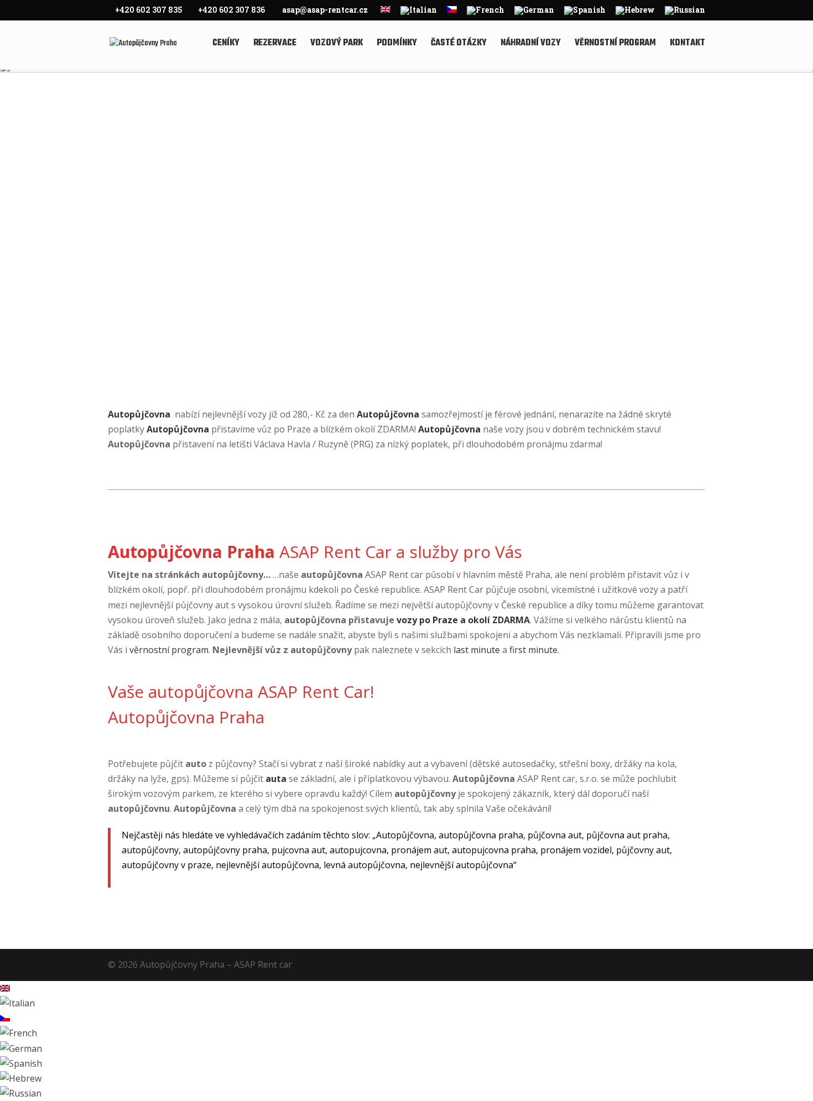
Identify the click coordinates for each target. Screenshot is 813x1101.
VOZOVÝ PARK (336, 44)
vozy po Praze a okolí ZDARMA (463, 620)
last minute (477, 650)
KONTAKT (687, 44)
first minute (532, 650)
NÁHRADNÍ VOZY (531, 44)
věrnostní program (169, 650)
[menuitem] (385, 13)
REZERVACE (274, 44)
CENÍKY (225, 44)
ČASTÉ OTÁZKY (459, 44)
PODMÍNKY (397, 44)
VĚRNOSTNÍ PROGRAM (615, 44)
